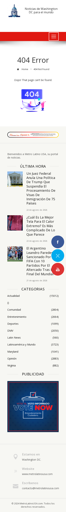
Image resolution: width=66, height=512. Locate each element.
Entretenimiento (33, 316)
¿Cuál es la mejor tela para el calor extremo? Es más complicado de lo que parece (40, 226)
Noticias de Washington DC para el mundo (41, 10)
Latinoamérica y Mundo (33, 344)
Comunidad (33, 309)
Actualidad (33, 295)
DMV (33, 330)
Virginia (33, 365)
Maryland (33, 351)
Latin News (33, 337)
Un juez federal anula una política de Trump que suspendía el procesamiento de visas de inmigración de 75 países (40, 188)
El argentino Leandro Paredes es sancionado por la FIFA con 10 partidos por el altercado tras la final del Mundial (41, 261)
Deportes (33, 323)
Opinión (33, 358)
